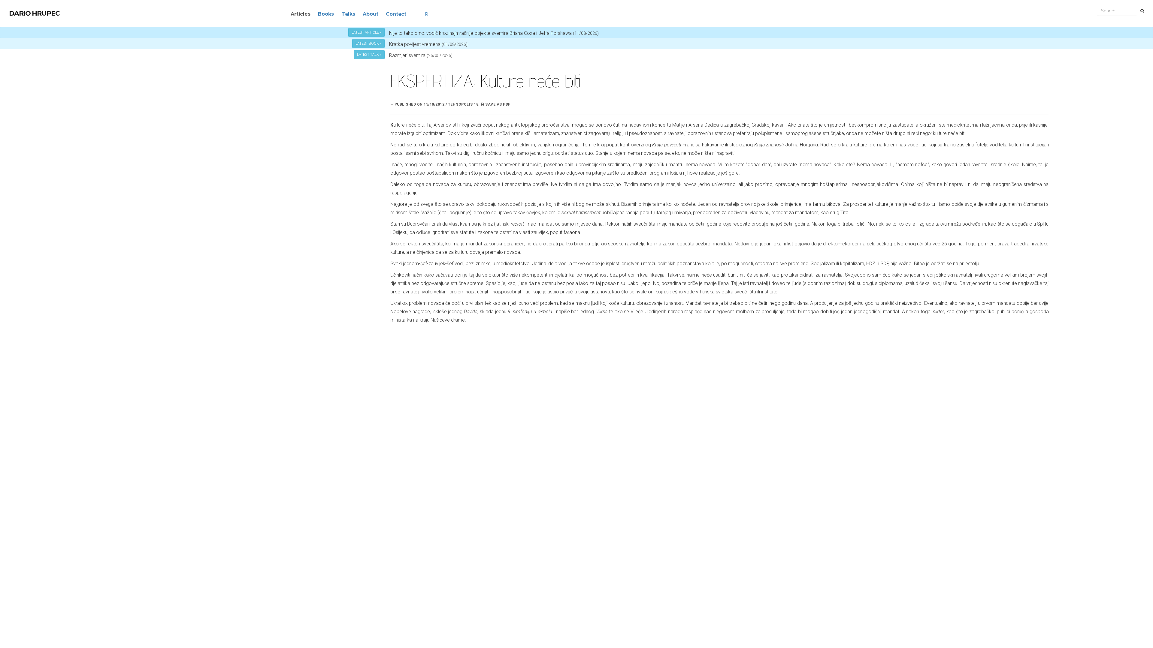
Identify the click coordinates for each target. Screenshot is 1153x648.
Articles (300, 14)
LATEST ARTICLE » (366, 32)
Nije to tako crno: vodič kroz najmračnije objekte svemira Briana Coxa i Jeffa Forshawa (494, 33)
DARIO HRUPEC (34, 13)
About (370, 14)
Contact (396, 14)
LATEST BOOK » (368, 43)
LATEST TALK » (369, 54)
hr (424, 14)
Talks (348, 14)
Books (326, 14)
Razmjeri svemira (407, 55)
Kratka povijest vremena (428, 44)
